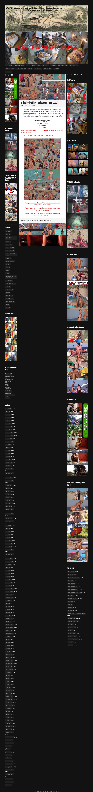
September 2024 (9, 480)
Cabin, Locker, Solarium (9, 237)
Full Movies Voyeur (10, 261)
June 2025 (8, 450)
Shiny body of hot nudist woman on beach (41, 220)
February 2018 (9, 726)
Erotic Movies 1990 (10, 247)
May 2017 (8, 755)
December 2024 (9, 468)
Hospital (7, 270)
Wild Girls (8, 307)
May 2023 (8, 534)
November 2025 (9, 435)
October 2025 (9, 438)
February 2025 (9, 462)
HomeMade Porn (10, 68)
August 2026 (8, 409)
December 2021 (9, 588)
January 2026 (9, 429)
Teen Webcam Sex (10, 301)
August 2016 (8, 785)
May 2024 (8, 494)
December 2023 (9, 509)
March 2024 (8, 500)
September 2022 (9, 561)
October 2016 (9, 779)
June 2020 (8, 642)
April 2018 (8, 720)
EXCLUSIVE (8, 258)
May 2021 (8, 609)
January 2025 (9, 465)
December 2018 (9, 696)
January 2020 (9, 657)
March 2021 (8, 615)
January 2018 (9, 729)
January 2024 (9, 506)
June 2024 (8, 491)
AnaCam (30, 68)
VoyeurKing (53, 65)
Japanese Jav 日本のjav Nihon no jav (11, 276)
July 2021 (8, 603)
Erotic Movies (9, 244)
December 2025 (9, 432)
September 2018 (9, 705)
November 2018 (9, 699)
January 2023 (9, 546)
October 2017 (9, 740)
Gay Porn (8, 264)
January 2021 (9, 621)
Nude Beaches (25, 220)
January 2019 (9, 693)
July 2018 (8, 711)
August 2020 (8, 636)
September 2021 (9, 597)
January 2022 (9, 585)
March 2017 (8, 761)
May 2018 (8, 717)
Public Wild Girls (9, 289)
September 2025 (9, 441)
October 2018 (9, 702)
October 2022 (9, 558)
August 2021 (8, 600)
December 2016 (9, 770)
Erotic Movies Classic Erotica (10, 254)
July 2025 (8, 447)
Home (28, 65)
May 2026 (8, 417)
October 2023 (9, 518)
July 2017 (8, 749)
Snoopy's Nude (9, 295)
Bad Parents (8, 231)
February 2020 (9, 654)
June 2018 (8, 714)
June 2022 (8, 570)
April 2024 (8, 497)
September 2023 (9, 521)
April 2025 (8, 456)
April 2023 (8, 537)
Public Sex (8, 286)
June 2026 (8, 414)
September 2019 (9, 669)
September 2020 (9, 633)
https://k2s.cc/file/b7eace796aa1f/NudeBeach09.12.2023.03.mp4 (38, 136)
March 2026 (8, 423)
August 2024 (8, 485)
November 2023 (9, 513)
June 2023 (8, 531)
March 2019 (8, 687)
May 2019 (8, 681)
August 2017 (8, 746)
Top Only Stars (37, 68)
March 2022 (8, 579)
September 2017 (9, 743)
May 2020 (8, 645)
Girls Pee (8, 267)
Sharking (8, 292)
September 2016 (9, 782)
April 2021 (8, 612)
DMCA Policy (45, 65)
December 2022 (9, 549)
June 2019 (8, 678)
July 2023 (8, 528)
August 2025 (8, 444)
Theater (7, 304)
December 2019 (9, 660)
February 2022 (9, 582)
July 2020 (8, 639)
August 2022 (8, 564)
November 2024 (9, 473)
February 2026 (9, 426)
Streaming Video (9, 298)
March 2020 (8, 651)
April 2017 (8, 758)
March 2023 (8, 540)
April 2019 (8, 684)
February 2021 (9, 618)
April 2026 (8, 420)
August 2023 (8, 525)
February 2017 (9, 764)
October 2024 (9, 477)
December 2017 (9, 732)
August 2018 (8, 708)
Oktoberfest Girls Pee (19, 65)
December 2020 (9, 624)
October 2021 (9, 594)
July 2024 (8, 488)
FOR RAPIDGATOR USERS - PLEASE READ (77, 74)
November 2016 (9, 774)
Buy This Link (9, 65)
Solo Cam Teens (47, 68)
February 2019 (9, 690)
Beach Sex (8, 234)
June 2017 (8, 752)
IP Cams (7, 273)
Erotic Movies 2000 (10, 250)
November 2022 (9, 554)
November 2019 (9, 663)
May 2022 (8, 573)
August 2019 (8, 672)
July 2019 (8, 675)
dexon (34, 105)
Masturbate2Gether (62, 65)
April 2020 (8, 648)
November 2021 (9, 591)
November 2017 (9, 737)
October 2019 (9, 666)
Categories (56, 68)
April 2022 (8, 576)
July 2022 (8, 567)
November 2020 (9, 627)
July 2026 (8, 411)
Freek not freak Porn (21, 68)
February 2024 (9, 503)
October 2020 (9, 630)
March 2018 (8, 723)
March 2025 (8, 459)
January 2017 (9, 767)
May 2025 (8, 453)
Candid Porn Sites (74, 65)
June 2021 (8, 606)
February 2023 (9, 543)
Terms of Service (36, 65)
